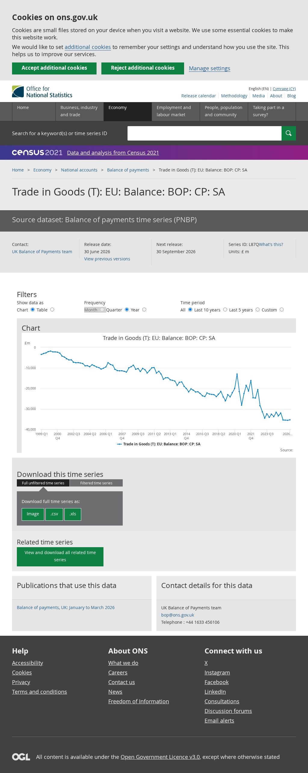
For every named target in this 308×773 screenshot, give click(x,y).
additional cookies (88, 46)
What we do (123, 662)
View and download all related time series (60, 556)
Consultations (222, 701)
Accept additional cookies (54, 67)
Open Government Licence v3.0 (160, 756)
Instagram (217, 672)
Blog (291, 96)
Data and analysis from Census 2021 (113, 152)
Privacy (21, 682)
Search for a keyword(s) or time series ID (59, 133)
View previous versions (107, 259)
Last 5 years (241, 310)
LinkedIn (215, 691)
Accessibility (27, 662)
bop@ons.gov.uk (177, 615)
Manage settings (209, 68)
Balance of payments (128, 170)
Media (258, 96)
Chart (23, 310)
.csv (54, 514)
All (183, 310)
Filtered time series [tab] (96, 482)
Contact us (121, 682)
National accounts (79, 170)
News (115, 691)
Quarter (114, 310)
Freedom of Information (138, 701)
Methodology (234, 96)
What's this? (271, 244)
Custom (270, 310)
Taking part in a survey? (268, 111)
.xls (72, 514)
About (276, 96)
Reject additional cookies (142, 67)
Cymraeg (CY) (284, 88)
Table (43, 310)
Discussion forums (228, 710)
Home (23, 107)
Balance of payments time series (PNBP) (131, 219)
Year (136, 310)
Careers (118, 672)
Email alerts (219, 720)
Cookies (22, 672)
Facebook (217, 682)
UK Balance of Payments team (42, 251)
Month (91, 310)
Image (33, 514)
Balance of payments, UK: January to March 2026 (66, 607)
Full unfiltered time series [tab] (43, 482)
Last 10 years (208, 310)
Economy (42, 170)
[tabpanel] (70, 508)
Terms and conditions (39, 691)
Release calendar (198, 96)
